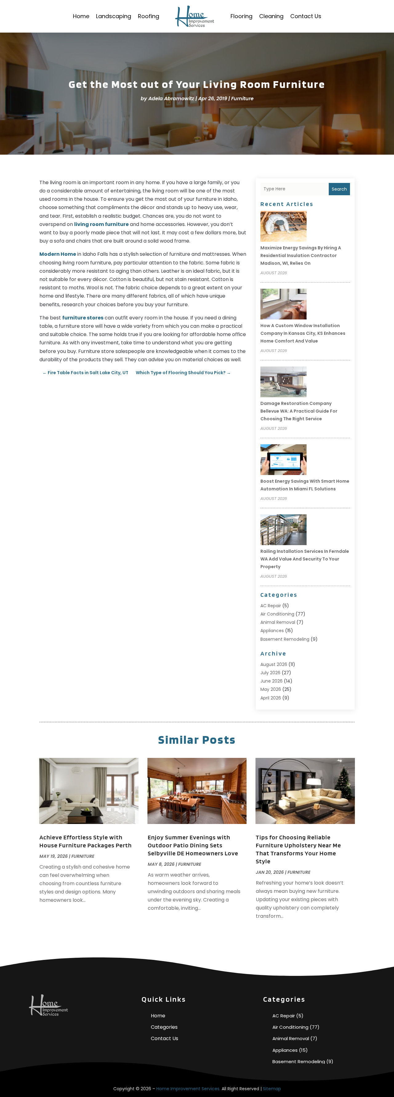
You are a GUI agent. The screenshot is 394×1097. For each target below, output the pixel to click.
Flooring (241, 16)
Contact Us (305, 16)
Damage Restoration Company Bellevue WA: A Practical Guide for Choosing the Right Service (298, 411)
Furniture (242, 98)
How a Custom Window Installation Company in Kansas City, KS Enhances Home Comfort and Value (302, 333)
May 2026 (270, 689)
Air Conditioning (277, 614)
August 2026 (273, 664)
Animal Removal (277, 622)
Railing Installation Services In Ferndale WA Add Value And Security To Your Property (304, 559)
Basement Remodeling (284, 639)
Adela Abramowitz (171, 98)
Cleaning (271, 16)
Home (81, 16)
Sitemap (272, 1089)
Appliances (272, 631)
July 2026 (270, 673)
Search (339, 189)
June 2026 (271, 681)
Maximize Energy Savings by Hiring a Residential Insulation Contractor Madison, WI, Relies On (300, 255)
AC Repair (270, 606)
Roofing (148, 16)
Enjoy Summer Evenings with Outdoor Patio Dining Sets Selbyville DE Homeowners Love (193, 845)
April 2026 (270, 698)
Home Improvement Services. (188, 1089)
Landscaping (113, 16)
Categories (164, 1027)
